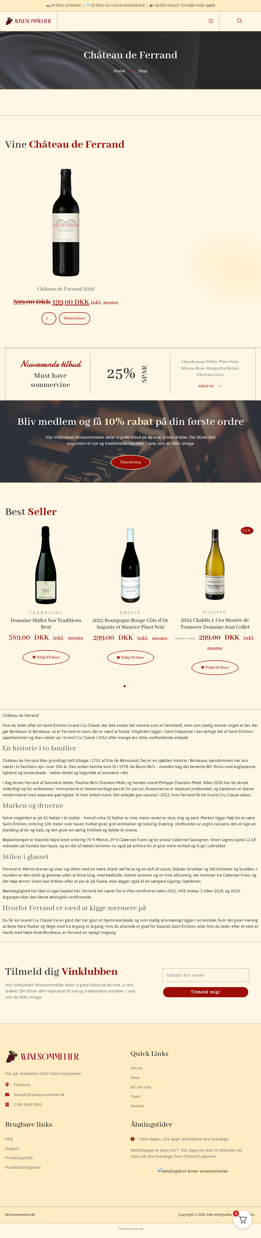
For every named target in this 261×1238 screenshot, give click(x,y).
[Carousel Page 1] (125, 686)
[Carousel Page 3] (136, 686)
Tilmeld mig (130, 462)
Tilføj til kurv (48, 657)
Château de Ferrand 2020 (66, 289)
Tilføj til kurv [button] (74, 318)
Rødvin (46, 613)
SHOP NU (206, 386)
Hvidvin (130, 612)
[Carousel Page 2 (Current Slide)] (130, 686)
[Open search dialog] (239, 21)
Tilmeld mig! (205, 992)
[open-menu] (211, 22)
